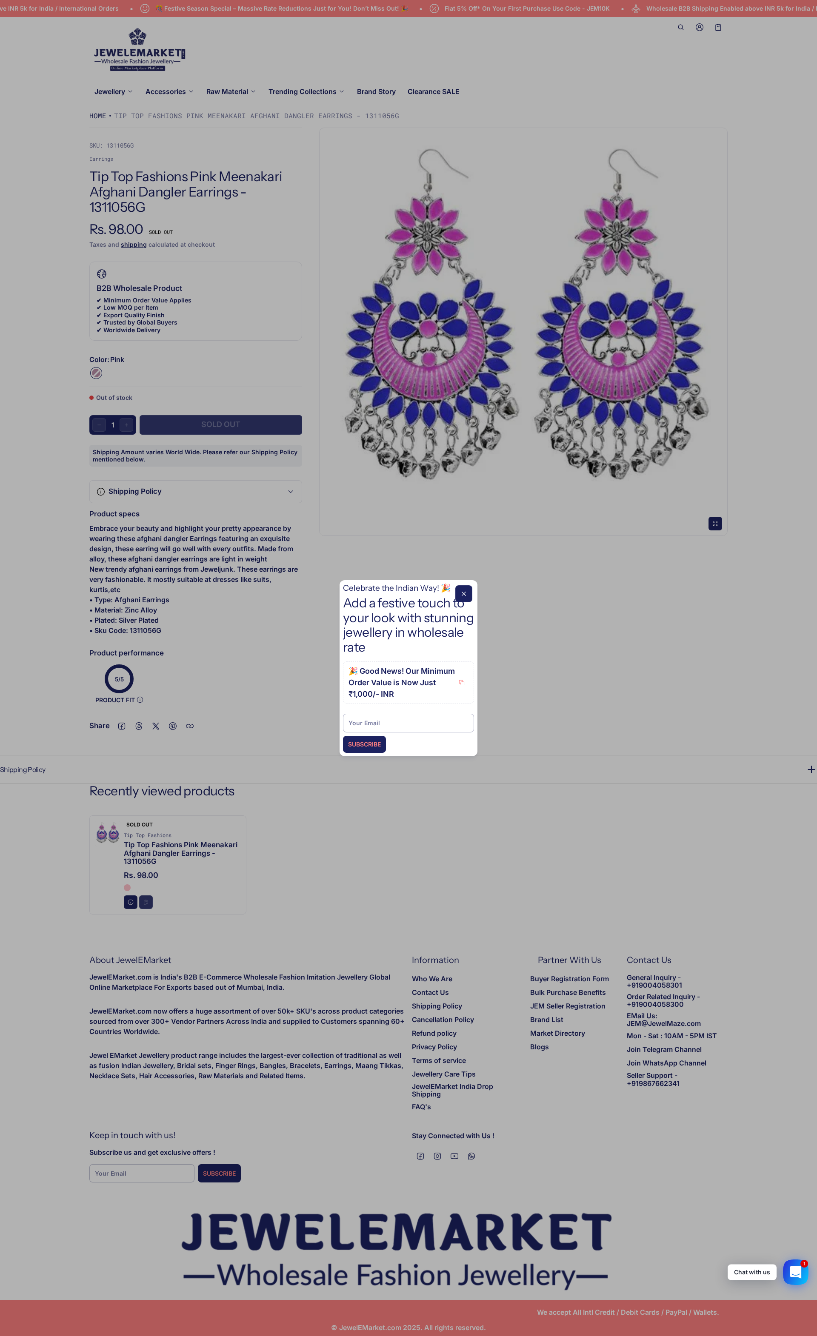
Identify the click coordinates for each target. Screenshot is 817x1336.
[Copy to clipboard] (461, 682)
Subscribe (364, 744)
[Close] (463, 593)
